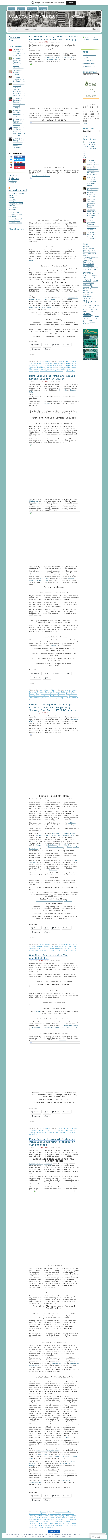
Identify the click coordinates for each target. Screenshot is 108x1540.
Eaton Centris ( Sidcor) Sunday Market (51, 1517)
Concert (86, 267)
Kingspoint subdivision (53, 365)
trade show (87, 320)
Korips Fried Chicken (58, 948)
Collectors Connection (33, 16)
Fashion (94, 275)
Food (42, 361)
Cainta (53, 645)
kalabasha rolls (35, 365)
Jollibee (72, 823)
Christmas (33, 501)
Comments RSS (30, 29)
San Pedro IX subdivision (63, 833)
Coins (94, 262)
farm (37, 694)
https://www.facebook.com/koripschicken (54, 901)
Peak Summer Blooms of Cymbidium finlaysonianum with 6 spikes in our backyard (52, 1142)
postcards (94, 305)
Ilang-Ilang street (59, 946)
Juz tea (57, 1130)
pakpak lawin (43, 1523)
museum (85, 290)
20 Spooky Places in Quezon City (18, 72)
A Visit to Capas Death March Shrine (16, 195)
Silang (60, 698)
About (21, 9)
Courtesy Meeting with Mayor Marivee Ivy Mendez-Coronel (93, 213)
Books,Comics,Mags (91, 253)
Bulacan (64, 692)
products (90, 307)
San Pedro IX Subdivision (50, 950)
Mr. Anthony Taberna (41, 176)
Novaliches (52, 59)
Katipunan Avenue (68, 1130)
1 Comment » (70, 371)
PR (84, 307)
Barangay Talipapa (37, 307)
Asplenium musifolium (37, 1514)
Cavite (75, 413)
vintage (86, 323)
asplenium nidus (54, 1514)
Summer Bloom (44, 1525)
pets (93, 298)
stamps (87, 313)
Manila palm (47, 1521)
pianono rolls (64, 367)
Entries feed (88, 60)
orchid (86, 294)
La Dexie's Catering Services (53, 694)
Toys (97, 316)
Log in (85, 58)
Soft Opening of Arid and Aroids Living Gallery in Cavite (52, 377)
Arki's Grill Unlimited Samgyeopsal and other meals (93, 181)
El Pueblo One (65, 845)
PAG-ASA (69, 1437)
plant (85, 305)
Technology (88, 316)
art (93, 250)
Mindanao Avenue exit (58, 696)
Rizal (54, 698)
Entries (17, 29)
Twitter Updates (14, 177)
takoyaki (38, 1011)
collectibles (88, 264)
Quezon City (52, 307)
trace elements (57, 1525)
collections (88, 266)
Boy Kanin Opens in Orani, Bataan (93, 162)
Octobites (43, 1132)
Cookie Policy (67, 1536)
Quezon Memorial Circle (58, 1456)
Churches (86, 262)
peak (51, 1523)
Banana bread (64, 361)
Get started (71, 2)
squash (36, 369)
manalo (31, 1521)
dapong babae (64, 1516)
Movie (95, 289)
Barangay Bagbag (43, 835)
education (92, 269)
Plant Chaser (34, 698)
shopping (95, 309)
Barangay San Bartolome (42, 1027)
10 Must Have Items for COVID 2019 (93, 194)
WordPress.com (89, 66)
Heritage (87, 285)
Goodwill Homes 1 (49, 299)
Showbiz (86, 311)
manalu (38, 1521)
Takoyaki (63, 1132)
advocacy (86, 246)
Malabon (32, 260)
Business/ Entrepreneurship (90, 256)
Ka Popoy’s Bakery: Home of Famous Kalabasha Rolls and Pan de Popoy (53, 38)
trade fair (90, 318)
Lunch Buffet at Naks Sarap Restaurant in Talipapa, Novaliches (93, 170)
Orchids (43, 1512)
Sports (94, 311)
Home (11, 9)
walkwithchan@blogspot (24, 190)
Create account (89, 55)
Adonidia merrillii (63, 1512)
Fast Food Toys (90, 277)
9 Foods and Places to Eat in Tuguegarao (19, 79)
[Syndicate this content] (9, 188)
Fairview (53, 870)
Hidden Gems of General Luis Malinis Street (15, 221)
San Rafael (45, 403)
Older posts (54, 1531)
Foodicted (33, 1130)
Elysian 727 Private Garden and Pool (15, 214)
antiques (86, 250)
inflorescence (70, 1519)
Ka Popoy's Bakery (57, 363)
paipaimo (32, 1523)
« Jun (85, 123)
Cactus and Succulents (87, 259)
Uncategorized (89, 322)
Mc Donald (87, 289)
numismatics (88, 292)
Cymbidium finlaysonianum (40, 1164)
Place (47, 361)
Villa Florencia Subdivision (51, 371)
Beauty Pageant (89, 252)
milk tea (62, 1040)
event (88, 272)
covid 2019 (45, 578)
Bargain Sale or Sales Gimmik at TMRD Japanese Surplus (19, 131)
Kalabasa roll (71, 363)
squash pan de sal (48, 369)
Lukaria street (70, 365)
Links (43, 9)
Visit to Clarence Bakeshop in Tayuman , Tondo (92, 203)
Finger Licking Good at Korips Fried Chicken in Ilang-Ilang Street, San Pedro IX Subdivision (53, 707)
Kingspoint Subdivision (46, 845)
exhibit (86, 275)
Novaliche (63, 390)
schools (86, 309)
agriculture (45, 690)
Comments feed (89, 63)
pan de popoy (52, 367)
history (86, 287)
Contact (32, 9)
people (86, 298)
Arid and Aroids (71, 690)
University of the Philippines (61, 57)
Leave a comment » (70, 950)
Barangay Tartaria (52, 692)
